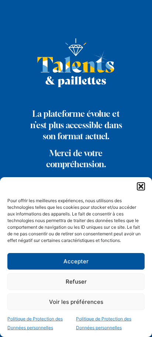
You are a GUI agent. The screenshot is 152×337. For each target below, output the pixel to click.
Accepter (76, 261)
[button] (141, 186)
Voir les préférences (76, 301)
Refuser (76, 281)
